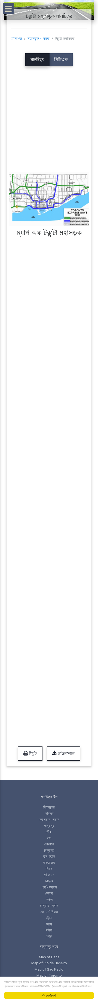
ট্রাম (49, 924)
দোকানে (49, 844)
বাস (49, 838)
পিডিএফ (61, 60)
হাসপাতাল (49, 856)
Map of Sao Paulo (49, 969)
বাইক (49, 930)
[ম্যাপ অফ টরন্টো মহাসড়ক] (49, 198)
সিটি (49, 936)
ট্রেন (49, 918)
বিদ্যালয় (49, 850)
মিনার (49, 868)
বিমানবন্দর (49, 807)
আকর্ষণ (49, 813)
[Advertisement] (49, 115)
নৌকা (49, 832)
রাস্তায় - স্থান (49, 905)
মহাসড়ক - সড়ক (38, 38)
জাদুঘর (49, 881)
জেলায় (49, 893)
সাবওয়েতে (49, 862)
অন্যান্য (49, 826)
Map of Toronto (49, 975)
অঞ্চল (49, 899)
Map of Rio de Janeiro (49, 963)
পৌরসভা (49, 875)
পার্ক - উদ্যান (49, 887)
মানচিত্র (37, 60)
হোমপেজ (16, 38)
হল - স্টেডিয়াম (49, 912)
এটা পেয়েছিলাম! (49, 995)
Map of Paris (49, 957)
